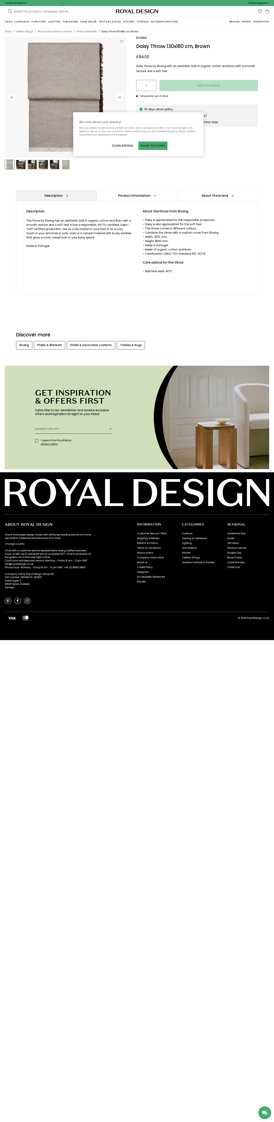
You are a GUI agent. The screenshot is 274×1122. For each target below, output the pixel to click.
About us (142, 562)
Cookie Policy (145, 567)
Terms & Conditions (149, 548)
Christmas (233, 567)
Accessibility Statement (151, 577)
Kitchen (186, 553)
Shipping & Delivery (148, 538)
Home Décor (189, 548)
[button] (258, 3)
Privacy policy (145, 553)
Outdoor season (237, 548)
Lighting (187, 543)
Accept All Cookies (153, 145)
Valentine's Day (236, 533)
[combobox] (258, 3)
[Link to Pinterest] (8, 600)
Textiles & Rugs (191, 557)
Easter (230, 538)
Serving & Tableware (194, 538)
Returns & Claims (147, 543)
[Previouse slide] (12, 97)
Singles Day (234, 553)
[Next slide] (119, 97)
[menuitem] (8, 21)
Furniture (187, 533)
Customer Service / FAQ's (152, 533)
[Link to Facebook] (17, 600)
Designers (143, 572)
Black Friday (234, 557)
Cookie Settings (122, 145)
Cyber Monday (236, 562)
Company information (150, 557)
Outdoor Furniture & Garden (198, 562)
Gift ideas (233, 543)
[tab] (56, 195)
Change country (15, 544)
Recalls (141, 581)
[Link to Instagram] (27, 600)
